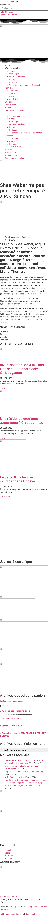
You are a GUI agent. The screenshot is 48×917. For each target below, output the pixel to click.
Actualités (13, 90)
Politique (13, 96)
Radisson (13, 82)
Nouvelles (9, 88)
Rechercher (5, 4)
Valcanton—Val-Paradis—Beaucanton (25, 85)
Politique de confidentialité (12, 914)
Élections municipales (14, 110)
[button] (24, 331)
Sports (12, 93)
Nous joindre (10, 104)
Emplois (8, 102)
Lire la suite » (6, 388)
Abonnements (11, 107)
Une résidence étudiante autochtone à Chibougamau (21, 421)
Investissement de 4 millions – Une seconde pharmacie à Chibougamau (23, 369)
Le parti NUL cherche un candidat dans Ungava (19, 479)
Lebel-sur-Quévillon (17, 76)
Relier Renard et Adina (14, 777)
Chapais (12, 71)
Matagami (13, 79)
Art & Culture (15, 99)
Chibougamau (15, 74)
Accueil (8, 65)
